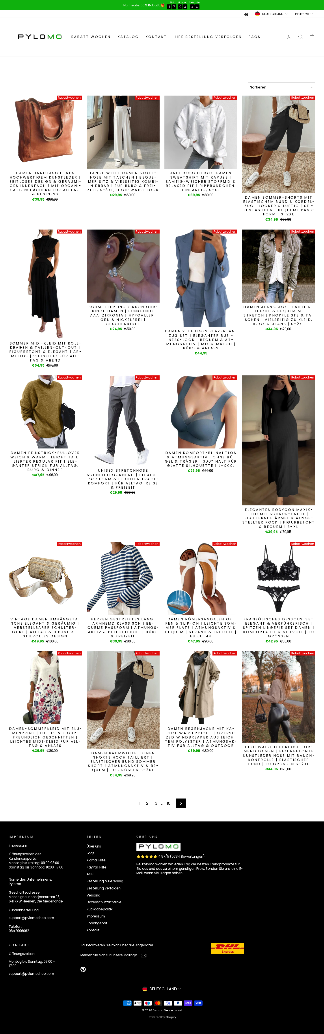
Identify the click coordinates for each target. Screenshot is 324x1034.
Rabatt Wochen (91, 36)
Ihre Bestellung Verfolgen (207, 36)
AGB (90, 874)
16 (168, 803)
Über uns (94, 846)
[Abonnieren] (144, 955)
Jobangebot (97, 923)
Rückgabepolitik (99, 909)
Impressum (96, 916)
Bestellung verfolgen (104, 888)
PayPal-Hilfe (96, 867)
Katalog (128, 36)
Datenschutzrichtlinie (104, 902)
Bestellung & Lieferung (105, 881)
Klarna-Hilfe (96, 860)
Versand (93, 895)
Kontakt (156, 36)
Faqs (254, 36)
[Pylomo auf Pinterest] (83, 969)
